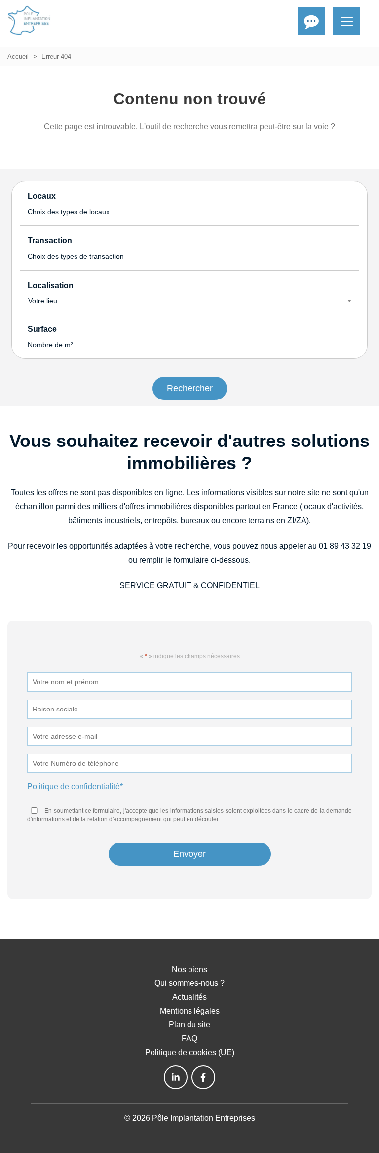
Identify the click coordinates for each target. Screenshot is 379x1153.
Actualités (189, 997)
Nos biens (189, 969)
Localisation (51, 293)
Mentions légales (190, 1011)
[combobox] (189, 301)
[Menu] (346, 21)
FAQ (189, 1038)
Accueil (18, 56)
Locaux (69, 204)
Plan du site (189, 1024)
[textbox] (189, 301)
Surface (50, 337)
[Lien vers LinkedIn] (176, 1077)
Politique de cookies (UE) (189, 1052)
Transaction (76, 248)
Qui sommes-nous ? (189, 983)
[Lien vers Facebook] (203, 1077)
